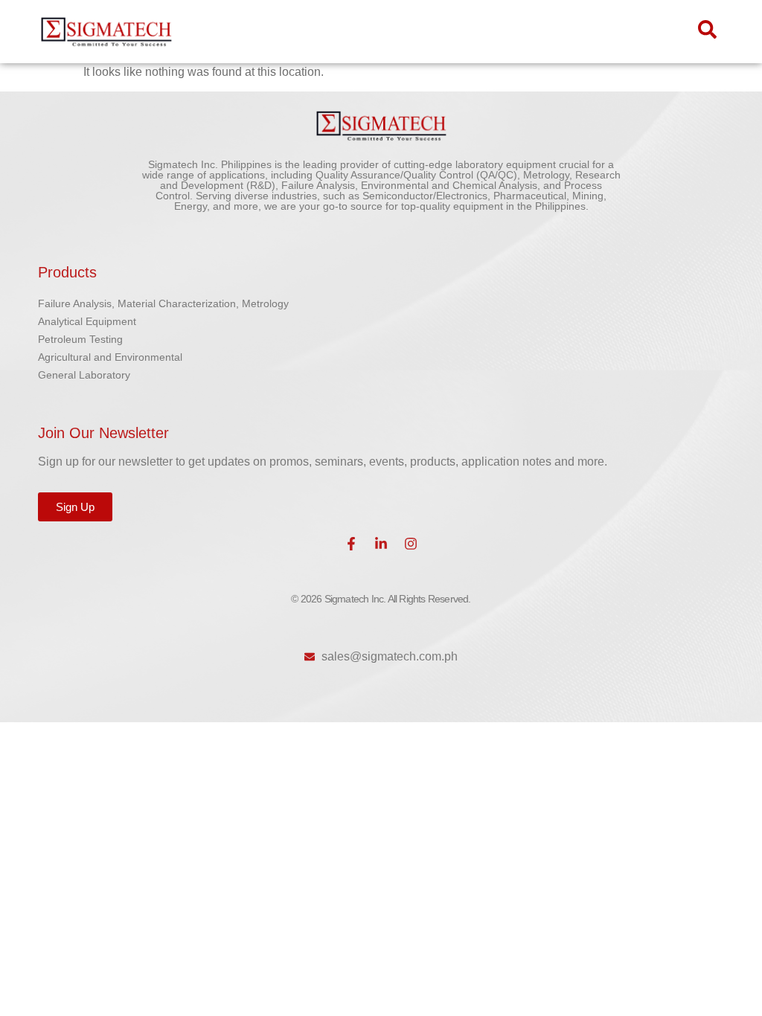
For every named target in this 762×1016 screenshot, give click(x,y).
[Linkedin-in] (381, 543)
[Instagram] (410, 543)
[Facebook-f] (351, 543)
